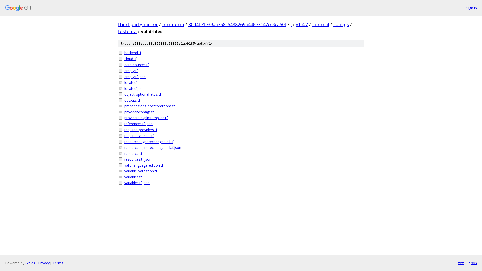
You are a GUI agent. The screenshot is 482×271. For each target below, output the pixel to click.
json (473, 263)
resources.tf (134, 153)
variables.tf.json (137, 182)
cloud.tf (130, 58)
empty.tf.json (135, 76)
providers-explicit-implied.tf (146, 117)
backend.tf (132, 52)
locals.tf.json (134, 88)
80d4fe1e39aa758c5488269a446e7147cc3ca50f (237, 24)
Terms (58, 263)
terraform (173, 24)
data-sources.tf (136, 64)
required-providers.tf (140, 129)
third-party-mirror (138, 24)
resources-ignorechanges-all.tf (148, 141)
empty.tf (131, 70)
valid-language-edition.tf (143, 165)
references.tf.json (138, 123)
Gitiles (30, 263)
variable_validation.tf (140, 171)
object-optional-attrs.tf (142, 94)
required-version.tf (139, 135)
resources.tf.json (137, 159)
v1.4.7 (302, 24)
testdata (127, 31)
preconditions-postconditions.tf (149, 106)
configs (341, 24)
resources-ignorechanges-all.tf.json (152, 147)
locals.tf (130, 82)
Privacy (44, 263)
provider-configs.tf (139, 112)
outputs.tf (132, 100)
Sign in (471, 8)
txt (461, 263)
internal (320, 24)
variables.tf (133, 177)
